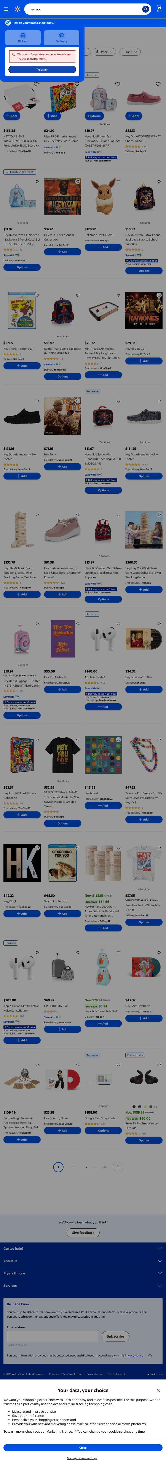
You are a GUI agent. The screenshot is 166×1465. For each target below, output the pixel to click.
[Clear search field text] (140, 9)
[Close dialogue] (159, 1390)
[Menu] (6, 9)
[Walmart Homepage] (17, 9)
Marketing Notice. (59, 1431)
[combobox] (87, 9)
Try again (42, 69)
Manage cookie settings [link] (82, 1458)
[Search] (145, 9)
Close (83, 1447)
